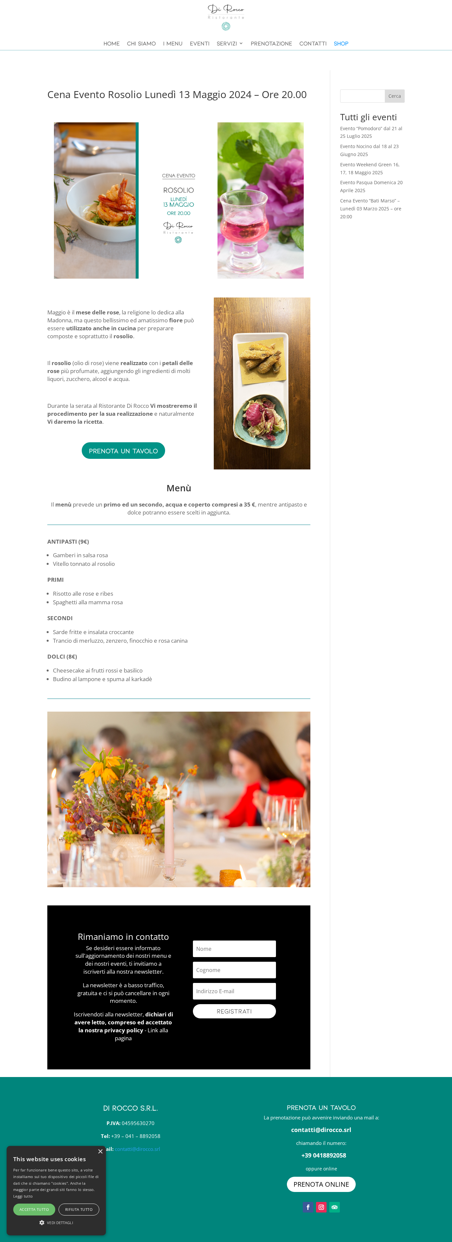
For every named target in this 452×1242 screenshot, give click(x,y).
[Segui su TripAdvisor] (334, 1207)
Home (112, 43)
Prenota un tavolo (123, 451)
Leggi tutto (23, 1196)
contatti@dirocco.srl (137, 1149)
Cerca (394, 96)
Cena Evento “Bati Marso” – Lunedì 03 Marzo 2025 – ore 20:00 (370, 208)
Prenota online (321, 1184)
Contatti (313, 43)
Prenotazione (271, 43)
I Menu (173, 43)
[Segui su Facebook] (308, 1207)
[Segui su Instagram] (321, 1207)
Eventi (199, 43)
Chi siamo (141, 43)
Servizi (227, 43)
